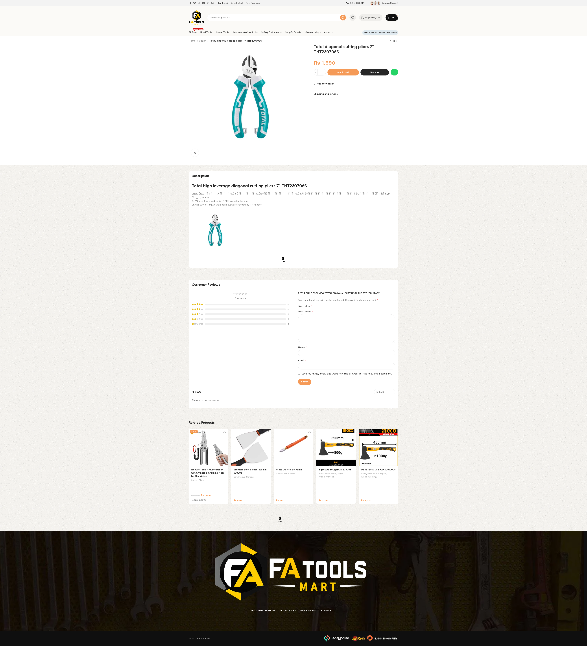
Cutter (203, 40)
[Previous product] (390, 40)
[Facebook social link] (190, 3)
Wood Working (326, 476)
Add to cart (343, 72)
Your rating (305, 306)
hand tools (239, 477)
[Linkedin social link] (208, 3)
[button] (394, 72)
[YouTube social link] (203, 3)
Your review (305, 311)
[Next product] (396, 40)
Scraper (250, 477)
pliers (270, 185)
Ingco (340, 473)
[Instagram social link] (199, 3)
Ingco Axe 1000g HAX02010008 (378, 469)
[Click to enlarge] (195, 153)
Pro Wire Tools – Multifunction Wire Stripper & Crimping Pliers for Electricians (207, 472)
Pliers (202, 480)
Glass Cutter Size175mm (289, 469)
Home (192, 40)
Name (302, 347)
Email (302, 360)
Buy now (374, 72)
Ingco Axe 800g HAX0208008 (335, 469)
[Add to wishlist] (224, 432)
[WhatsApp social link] (212, 3)
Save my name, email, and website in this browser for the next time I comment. (347, 373)
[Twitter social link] (194, 3)
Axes (321, 473)
